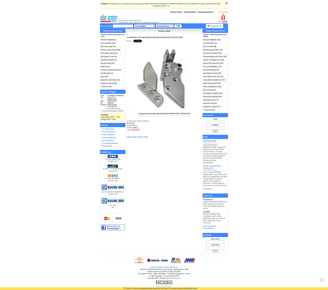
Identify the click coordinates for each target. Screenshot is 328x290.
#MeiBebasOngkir (209, 141)
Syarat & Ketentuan (171, 267)
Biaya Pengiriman (108, 135)
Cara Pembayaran (108, 132)
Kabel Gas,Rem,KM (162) (212, 83)
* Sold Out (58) (106, 86)
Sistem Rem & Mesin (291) (212, 53)
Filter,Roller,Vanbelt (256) (212, 96)
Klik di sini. (193, 288)
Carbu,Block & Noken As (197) (214, 80)
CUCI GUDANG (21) (210, 43)
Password (215, 125)
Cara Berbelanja (108, 129)
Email (215, 119)
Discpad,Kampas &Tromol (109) (214, 56)
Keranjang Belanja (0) (205, 12)
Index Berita (207, 189)
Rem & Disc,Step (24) (108, 46)
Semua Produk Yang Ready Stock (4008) (215, 35)
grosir (119, 4)
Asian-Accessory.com (173, 278)
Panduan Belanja (190, 12)
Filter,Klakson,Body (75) (109, 53)
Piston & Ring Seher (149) (212, 86)
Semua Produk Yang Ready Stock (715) (112, 35)
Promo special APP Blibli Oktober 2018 (212, 167)
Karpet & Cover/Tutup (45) (110, 80)
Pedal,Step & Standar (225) (212, 93)
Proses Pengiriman (109, 137)
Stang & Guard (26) (107, 63)
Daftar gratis (122, 22)
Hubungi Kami (107, 146)
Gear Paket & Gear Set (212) (213, 76)
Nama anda (215, 239)
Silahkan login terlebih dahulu (137, 137)
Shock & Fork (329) (210, 103)
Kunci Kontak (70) (209, 90)
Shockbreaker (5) (107, 73)
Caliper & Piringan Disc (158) (213, 60)
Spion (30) (104, 76)
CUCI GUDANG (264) (108, 43)
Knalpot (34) (105, 66)
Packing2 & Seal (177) (210, 100)
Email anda (215, 245)
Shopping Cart (215, 26)
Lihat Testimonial (209, 226)
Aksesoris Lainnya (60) (109, 83)
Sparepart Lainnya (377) (211, 106)
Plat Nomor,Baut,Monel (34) (111, 70)
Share (129, 41)
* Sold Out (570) (209, 110)
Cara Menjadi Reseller (110, 143)
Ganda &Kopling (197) (211, 70)
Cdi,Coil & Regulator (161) (212, 66)
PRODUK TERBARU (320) (212, 40)
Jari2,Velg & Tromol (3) (109, 56)
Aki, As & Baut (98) (209, 46)
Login (130, 22)
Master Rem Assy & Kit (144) (213, 63)
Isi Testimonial (208, 228)
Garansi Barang (108, 140)
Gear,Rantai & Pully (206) (212, 73)
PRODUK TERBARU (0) (108, 40)
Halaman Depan (176, 12)
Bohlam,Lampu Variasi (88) (110, 50)
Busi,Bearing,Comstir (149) (212, 50)
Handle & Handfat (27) (109, 60)
